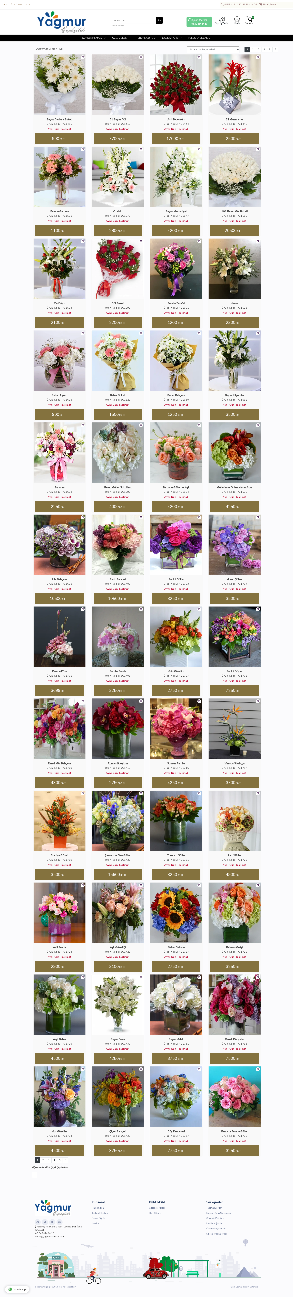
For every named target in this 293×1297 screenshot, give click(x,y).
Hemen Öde (252, 4)
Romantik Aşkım (118, 763)
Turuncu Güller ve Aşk (176, 487)
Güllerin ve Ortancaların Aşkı (234, 487)
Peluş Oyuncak (198, 38)
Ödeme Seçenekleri (216, 1228)
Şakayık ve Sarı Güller (118, 855)
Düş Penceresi (176, 1131)
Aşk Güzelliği (118, 947)
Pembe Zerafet (176, 303)
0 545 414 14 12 (232, 4)
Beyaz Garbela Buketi (59, 119)
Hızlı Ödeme (155, 1213)
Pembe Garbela (59, 211)
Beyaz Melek (176, 1039)
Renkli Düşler (235, 671)
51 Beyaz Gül (118, 119)
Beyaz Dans (118, 1039)
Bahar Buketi (117, 395)
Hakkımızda (98, 1207)
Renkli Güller (176, 579)
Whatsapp (20, 1289)
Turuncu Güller (176, 855)
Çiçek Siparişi (170, 38)
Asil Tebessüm (176, 119)
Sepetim (249, 21)
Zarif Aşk (59, 303)
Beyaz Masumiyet (176, 211)
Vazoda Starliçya (235, 763)
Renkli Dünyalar (234, 1039)
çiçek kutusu (130, 25)
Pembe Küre (59, 671)
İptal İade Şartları (214, 1223)
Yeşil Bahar (59, 1039)
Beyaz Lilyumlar (234, 395)
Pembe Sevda (118, 671)
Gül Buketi (118, 303)
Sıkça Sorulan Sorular (216, 1233)
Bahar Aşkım (59, 395)
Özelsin (117, 211)
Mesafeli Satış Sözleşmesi (218, 1213)
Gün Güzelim (176, 671)
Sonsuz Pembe (176, 763)
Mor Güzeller (59, 1131)
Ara (159, 20)
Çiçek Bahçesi (117, 1131)
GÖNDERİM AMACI (92, 38)
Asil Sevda (59, 947)
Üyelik (237, 23)
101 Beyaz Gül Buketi (234, 211)
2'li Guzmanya (234, 119)
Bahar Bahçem (176, 395)
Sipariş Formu (269, 4)
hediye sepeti (141, 25)
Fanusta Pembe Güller (234, 1131)
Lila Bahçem (59, 579)
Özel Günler (120, 38)
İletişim (95, 1223)
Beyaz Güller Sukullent (117, 487)
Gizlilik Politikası (157, 1207)
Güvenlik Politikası (215, 1218)
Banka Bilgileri (99, 1218)
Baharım (59, 487)
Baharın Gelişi (234, 947)
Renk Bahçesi (118, 579)
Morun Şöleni (234, 579)
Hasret (235, 303)
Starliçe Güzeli (59, 855)
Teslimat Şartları (100, 1213)
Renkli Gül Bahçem (59, 763)
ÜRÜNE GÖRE (145, 38)
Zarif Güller (234, 855)
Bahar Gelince (176, 947)
